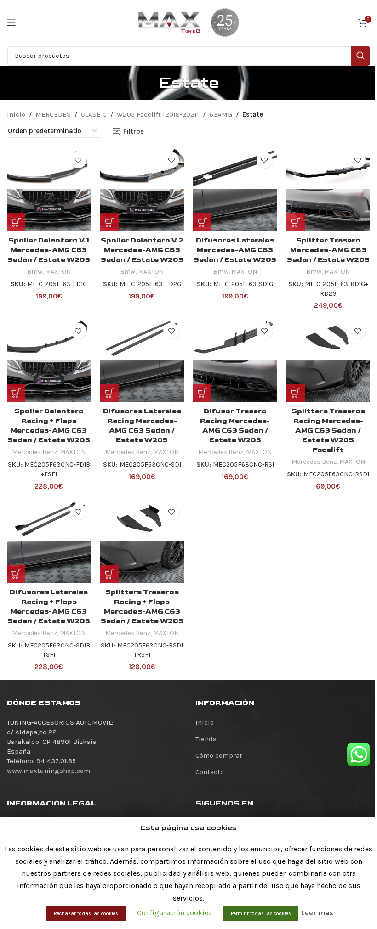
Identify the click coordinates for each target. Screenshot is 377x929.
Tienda (206, 739)
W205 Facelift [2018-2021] (158, 114)
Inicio (16, 114)
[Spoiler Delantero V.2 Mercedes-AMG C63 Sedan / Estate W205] (142, 189)
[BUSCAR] (360, 56)
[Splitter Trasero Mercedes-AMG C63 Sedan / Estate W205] (328, 189)
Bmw (34, 272)
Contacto (209, 772)
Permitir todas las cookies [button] (261, 914)
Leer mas (317, 912)
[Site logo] (169, 22)
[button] (16, 222)
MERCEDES (53, 114)
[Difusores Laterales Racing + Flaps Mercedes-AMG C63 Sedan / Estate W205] (49, 541)
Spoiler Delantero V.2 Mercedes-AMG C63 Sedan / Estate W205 (142, 250)
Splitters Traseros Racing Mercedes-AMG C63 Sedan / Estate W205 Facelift (328, 430)
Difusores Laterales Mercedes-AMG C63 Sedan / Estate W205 (235, 250)
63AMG (220, 114)
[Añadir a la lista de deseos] (78, 160)
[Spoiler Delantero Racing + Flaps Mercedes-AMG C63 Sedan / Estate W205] (49, 360)
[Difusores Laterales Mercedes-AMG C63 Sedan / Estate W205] (235, 189)
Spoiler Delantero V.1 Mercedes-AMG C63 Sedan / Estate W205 (48, 250)
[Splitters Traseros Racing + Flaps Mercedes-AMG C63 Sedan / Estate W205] (142, 541)
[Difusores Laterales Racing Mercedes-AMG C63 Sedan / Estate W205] (142, 360)
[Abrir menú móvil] (11, 22)
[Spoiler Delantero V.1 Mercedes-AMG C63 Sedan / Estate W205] (49, 189)
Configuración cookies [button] (174, 912)
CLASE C (94, 114)
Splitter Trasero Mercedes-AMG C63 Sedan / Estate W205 (328, 250)
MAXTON (58, 272)
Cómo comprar (218, 755)
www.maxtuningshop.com (48, 770)
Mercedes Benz (34, 452)
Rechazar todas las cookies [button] (86, 914)
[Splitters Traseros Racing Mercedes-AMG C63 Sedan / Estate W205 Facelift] (328, 360)
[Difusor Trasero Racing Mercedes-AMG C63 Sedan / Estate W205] (235, 360)
